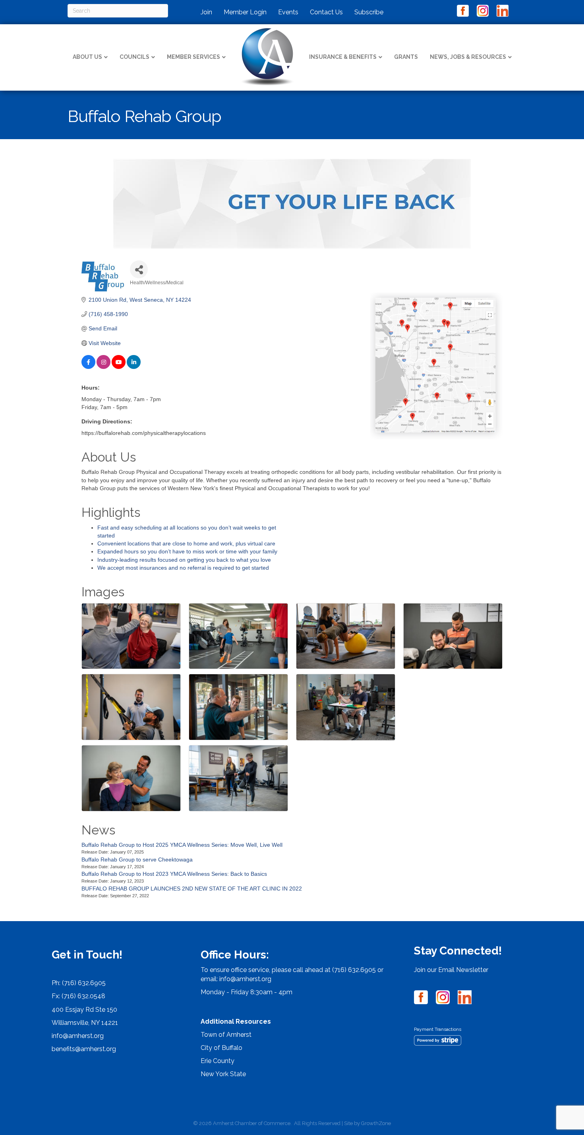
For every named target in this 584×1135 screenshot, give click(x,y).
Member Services (193, 57)
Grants (406, 57)
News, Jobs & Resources (468, 57)
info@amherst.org (78, 1036)
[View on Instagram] (103, 367)
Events (288, 12)
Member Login (245, 12)
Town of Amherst (226, 1034)
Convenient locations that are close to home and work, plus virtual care (186, 543)
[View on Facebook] (88, 367)
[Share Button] (139, 269)
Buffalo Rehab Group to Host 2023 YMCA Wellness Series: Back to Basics (174, 874)
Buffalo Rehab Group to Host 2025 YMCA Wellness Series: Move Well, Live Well (181, 845)
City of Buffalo (221, 1048)
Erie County (217, 1061)
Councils (134, 57)
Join (206, 12)
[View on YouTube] (119, 367)
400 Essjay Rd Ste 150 (84, 1009)
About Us (87, 57)
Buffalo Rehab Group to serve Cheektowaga (137, 859)
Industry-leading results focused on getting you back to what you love (184, 560)
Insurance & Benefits (343, 57)
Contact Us (326, 12)
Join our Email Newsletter (451, 970)
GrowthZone (376, 1123)
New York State (223, 1074)
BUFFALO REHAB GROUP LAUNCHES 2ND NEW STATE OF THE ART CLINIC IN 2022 (191, 888)
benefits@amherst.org (84, 1049)
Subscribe (368, 12)
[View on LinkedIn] (134, 367)
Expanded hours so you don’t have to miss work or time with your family (187, 551)
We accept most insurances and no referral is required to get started (183, 568)
